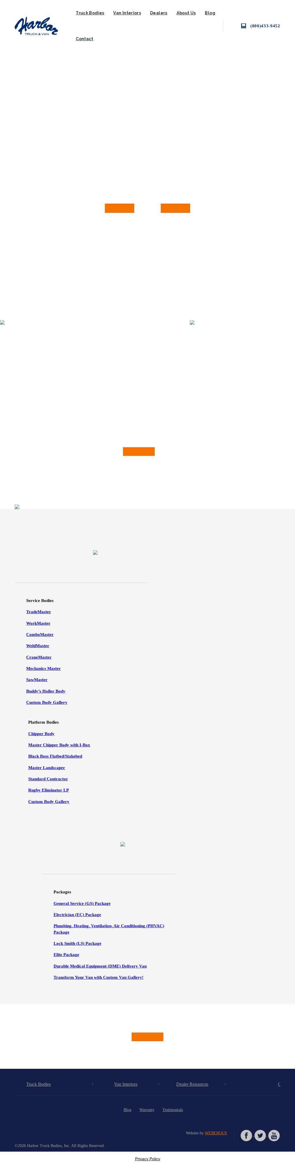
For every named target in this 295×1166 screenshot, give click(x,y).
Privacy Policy (147, 1159)
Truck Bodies (90, 13)
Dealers (158, 13)
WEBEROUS (216, 1133)
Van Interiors (127, 13)
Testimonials (172, 1109)
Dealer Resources (192, 1084)
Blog (210, 13)
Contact (84, 39)
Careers (285, 1084)
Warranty (146, 1109)
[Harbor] (41, 26)
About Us (186, 13)
